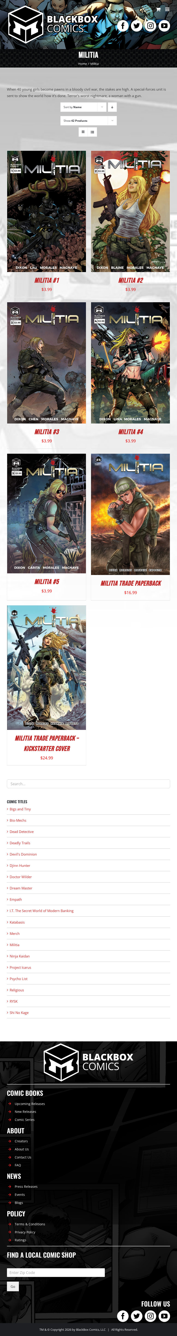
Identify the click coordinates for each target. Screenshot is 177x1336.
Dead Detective (22, 831)
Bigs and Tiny (20, 809)
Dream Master (21, 888)
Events (20, 1194)
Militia (14, 944)
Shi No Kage (19, 1012)
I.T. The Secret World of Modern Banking (42, 910)
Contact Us (23, 1157)
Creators (21, 1141)
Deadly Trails (20, 843)
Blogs (19, 1202)
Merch (15, 933)
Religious (17, 990)
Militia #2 (130, 280)
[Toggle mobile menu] (167, 9)
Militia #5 (46, 582)
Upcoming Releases (30, 1104)
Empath (16, 899)
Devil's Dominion (23, 854)
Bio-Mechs (18, 820)
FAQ (18, 1165)
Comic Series (25, 1119)
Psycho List (18, 978)
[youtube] (164, 26)
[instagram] (150, 26)
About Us (22, 1149)
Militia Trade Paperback (130, 583)
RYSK (14, 1001)
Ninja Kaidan (20, 956)
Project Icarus (20, 967)
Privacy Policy (25, 1232)
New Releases (25, 1111)
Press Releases (26, 1186)
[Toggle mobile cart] (158, 9)
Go (13, 1286)
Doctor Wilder (21, 876)
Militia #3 (46, 432)
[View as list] (92, 131)
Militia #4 (130, 432)
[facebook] (123, 26)
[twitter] (136, 26)
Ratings (20, 1240)
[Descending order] (112, 107)
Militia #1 (46, 280)
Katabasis (17, 922)
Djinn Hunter (20, 865)
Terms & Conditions (30, 1224)
